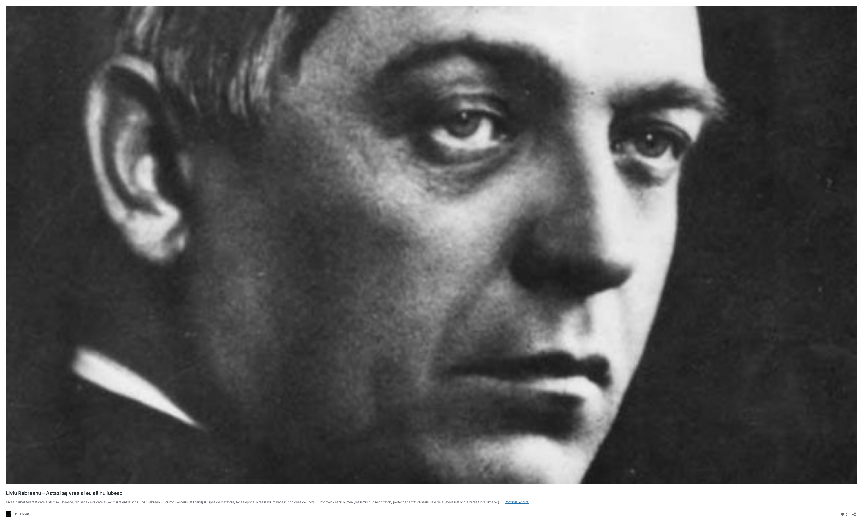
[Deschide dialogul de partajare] (854, 512)
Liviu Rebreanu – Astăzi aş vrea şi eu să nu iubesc (64, 493)
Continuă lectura (517, 502)
